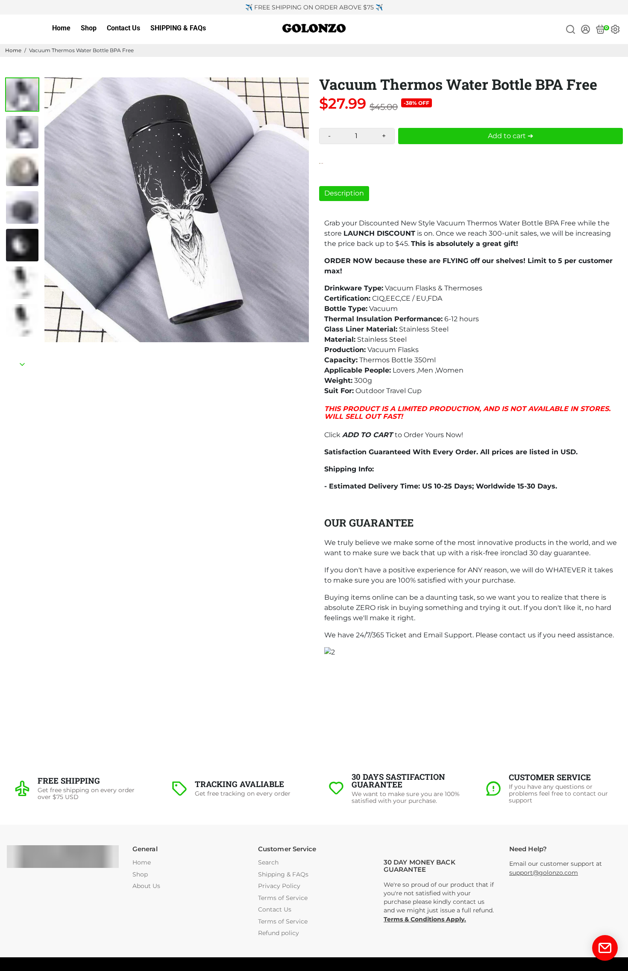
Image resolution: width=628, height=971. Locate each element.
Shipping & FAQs (283, 874)
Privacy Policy (279, 886)
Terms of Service (283, 898)
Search (268, 862)
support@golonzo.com (543, 872)
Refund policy (278, 933)
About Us (146, 886)
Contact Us (123, 28)
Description (344, 193)
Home (61, 28)
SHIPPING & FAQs (178, 28)
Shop (89, 28)
